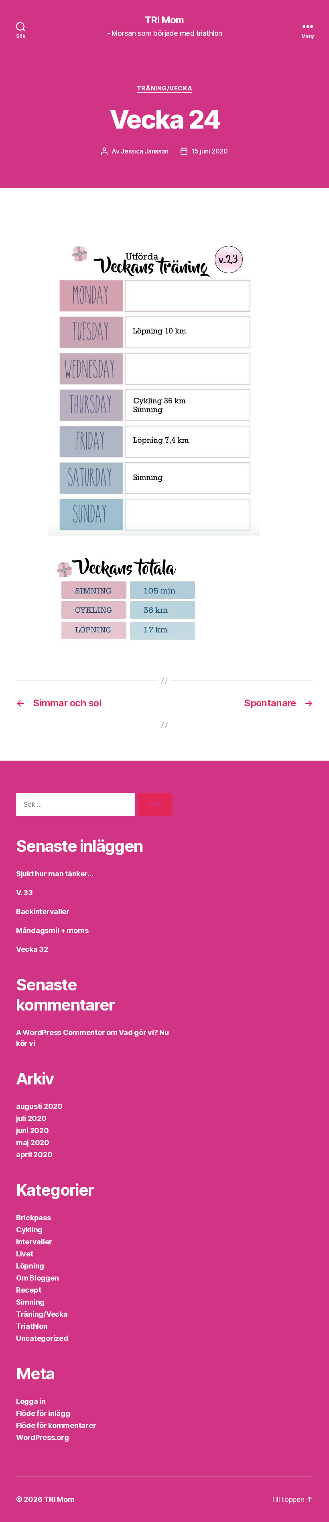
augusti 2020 (39, 1106)
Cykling (29, 1229)
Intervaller (34, 1242)
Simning (30, 1302)
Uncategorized (42, 1338)
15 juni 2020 (209, 151)
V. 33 (24, 892)
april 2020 (34, 1154)
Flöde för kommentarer (56, 1425)
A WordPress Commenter (60, 1032)
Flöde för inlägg (43, 1413)
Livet (24, 1254)
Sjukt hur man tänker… (54, 873)
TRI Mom (164, 20)
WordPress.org (42, 1437)
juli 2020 (31, 1118)
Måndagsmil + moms (52, 930)
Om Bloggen (37, 1278)
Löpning (30, 1266)
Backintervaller (42, 911)
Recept (28, 1290)
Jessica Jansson (145, 151)
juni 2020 (32, 1130)
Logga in (31, 1401)
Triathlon (32, 1326)
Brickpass (33, 1217)
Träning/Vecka (164, 88)
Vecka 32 (32, 949)
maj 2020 (32, 1142)
